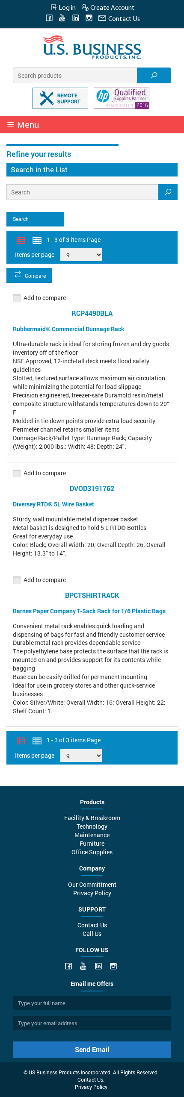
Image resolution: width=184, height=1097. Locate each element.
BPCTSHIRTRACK (92, 595)
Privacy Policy (92, 893)
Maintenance (92, 835)
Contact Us (123, 19)
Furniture (92, 843)
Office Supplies (92, 852)
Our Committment (92, 884)
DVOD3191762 (92, 488)
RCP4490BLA (92, 313)
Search (21, 218)
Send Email (92, 1049)
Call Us (92, 933)
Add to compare (45, 298)
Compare (35, 275)
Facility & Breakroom (92, 818)
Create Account (112, 8)
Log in (66, 8)
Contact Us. (90, 1079)
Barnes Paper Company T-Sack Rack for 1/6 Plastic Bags (89, 611)
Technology (92, 826)
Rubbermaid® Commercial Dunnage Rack (69, 329)
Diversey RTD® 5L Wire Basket (53, 504)
